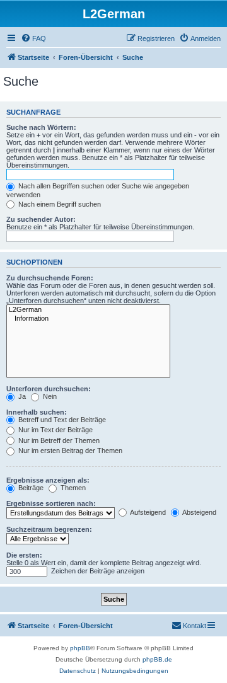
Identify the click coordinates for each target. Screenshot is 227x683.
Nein (49, 396)
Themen (72, 487)
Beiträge (30, 487)
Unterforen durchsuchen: (48, 389)
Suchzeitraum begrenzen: (49, 529)
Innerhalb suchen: (36, 412)
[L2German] (88, 310)
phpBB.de (157, 659)
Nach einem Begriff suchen (58, 204)
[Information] (88, 318)
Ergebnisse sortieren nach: (51, 503)
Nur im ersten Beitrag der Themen (69, 450)
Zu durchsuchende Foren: (49, 278)
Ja (21, 396)
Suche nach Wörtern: (41, 127)
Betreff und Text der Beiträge (61, 419)
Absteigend (198, 512)
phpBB (80, 648)
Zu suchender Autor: (41, 219)
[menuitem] (33, 38)
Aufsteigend (147, 512)
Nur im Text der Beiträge (54, 429)
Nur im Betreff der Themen (58, 440)
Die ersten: (24, 555)
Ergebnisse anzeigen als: (48, 480)
